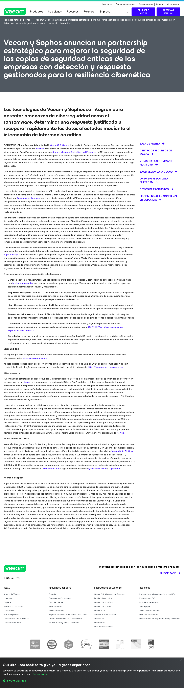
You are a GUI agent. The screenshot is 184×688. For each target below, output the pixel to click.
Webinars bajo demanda (150, 610)
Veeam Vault (99, 610)
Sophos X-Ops (11, 254)
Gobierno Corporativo (13, 606)
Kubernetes (99, 622)
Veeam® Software (59, 145)
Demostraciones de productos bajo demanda (159, 618)
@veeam (115, 468)
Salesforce (99, 618)
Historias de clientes (148, 614)
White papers (145, 606)
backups (17, 283)
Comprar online (146, 4)
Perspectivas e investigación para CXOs (157, 594)
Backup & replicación (103, 626)
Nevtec (120, 433)
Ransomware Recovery (28, 198)
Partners (89, 11)
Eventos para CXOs (148, 598)
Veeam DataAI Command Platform (109, 594)
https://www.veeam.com (35, 358)
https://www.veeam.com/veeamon (105, 367)
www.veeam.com (51, 468)
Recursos (72, 11)
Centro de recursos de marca (17, 618)
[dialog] (92, 673)
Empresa (104, 11)
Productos (36, 11)
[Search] (126, 11)
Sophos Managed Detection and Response (74, 152)
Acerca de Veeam (12, 594)
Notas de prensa (11, 614)
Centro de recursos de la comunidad (65, 618)
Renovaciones (55, 606)
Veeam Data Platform (123, 451)
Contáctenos (10, 610)
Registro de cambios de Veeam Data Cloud (68, 614)
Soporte (159, 4)
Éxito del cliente (56, 602)
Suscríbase (168, 573)
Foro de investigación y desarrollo (64, 622)
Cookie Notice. (40, 674)
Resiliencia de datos (103, 598)
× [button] (181, 661)
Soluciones (55, 11)
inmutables (27, 283)
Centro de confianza (13, 622)
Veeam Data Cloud (102, 606)
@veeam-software (97, 468)
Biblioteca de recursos (149, 602)
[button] (92, 681)
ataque (27, 382)
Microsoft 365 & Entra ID (105, 614)
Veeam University (56, 610)
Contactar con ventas (126, 4)
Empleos (7, 602)
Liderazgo (8, 598)
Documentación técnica (60, 598)
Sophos (40, 149)
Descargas (107, 4)
